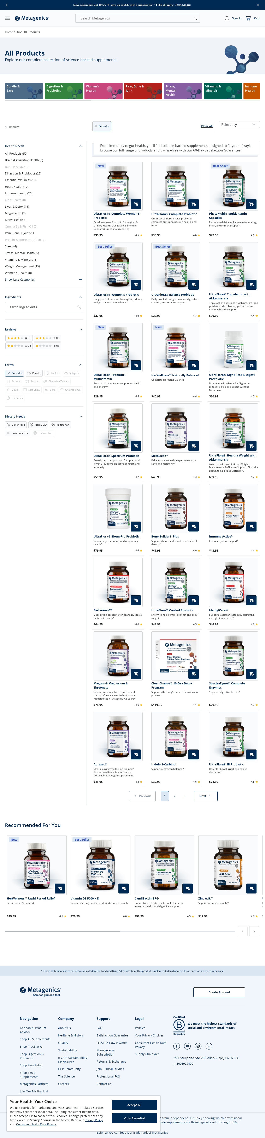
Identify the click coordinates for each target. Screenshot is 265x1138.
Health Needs (14, 146)
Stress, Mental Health (22, 253)
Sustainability (67, 1050)
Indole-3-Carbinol (163, 764)
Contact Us (104, 1084)
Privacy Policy (94, 1120)
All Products (16, 153)
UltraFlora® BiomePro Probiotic (116, 536)
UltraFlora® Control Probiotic (172, 610)
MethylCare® (218, 610)
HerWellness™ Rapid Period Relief (31, 898)
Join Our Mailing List (34, 1091)
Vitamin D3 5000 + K (85, 898)
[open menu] (7, 18)
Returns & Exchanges (111, 1061)
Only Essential (134, 1118)
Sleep (11, 246)
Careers (63, 1084)
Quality (63, 1043)
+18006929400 (183, 1063)
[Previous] (243, 931)
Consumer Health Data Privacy (150, 1045)
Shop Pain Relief (31, 1065)
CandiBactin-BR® (147, 898)
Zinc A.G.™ (205, 898)
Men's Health (16, 220)
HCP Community (69, 1069)
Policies (140, 1028)
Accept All (134, 1105)
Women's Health (18, 273)
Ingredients (13, 297)
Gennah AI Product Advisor (33, 1030)
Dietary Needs (15, 416)
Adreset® (100, 764)
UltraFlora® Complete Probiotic (174, 214)
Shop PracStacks (31, 1046)
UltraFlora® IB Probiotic (226, 764)
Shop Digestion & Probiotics (32, 1056)
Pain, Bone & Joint (19, 233)
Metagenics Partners (34, 1084)
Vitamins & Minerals (21, 259)
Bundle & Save (17, 167)
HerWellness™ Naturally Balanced (175, 375)
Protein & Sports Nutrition (25, 240)
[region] (83, 1113)
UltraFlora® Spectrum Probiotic (116, 456)
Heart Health (16, 187)
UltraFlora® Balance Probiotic (172, 295)
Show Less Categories (20, 279)
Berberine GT (103, 610)
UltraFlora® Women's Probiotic (116, 295)
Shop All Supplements (35, 1039)
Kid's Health (15, 200)
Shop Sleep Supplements (29, 1075)
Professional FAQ (108, 1076)
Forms (9, 365)
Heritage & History (70, 1035)
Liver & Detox (17, 206)
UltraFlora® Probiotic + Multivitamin (110, 377)
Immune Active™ (221, 536)
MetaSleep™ (160, 456)
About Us (64, 1028)
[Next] (254, 931)
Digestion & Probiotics (23, 173)
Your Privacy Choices (149, 1035)
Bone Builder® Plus (165, 536)
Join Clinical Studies (110, 1069)
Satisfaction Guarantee (112, 1035)
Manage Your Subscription (106, 1052)
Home (9, 32)
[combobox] (239, 124)
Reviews (10, 329)
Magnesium (15, 213)
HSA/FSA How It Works (112, 1043)
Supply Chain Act (147, 1054)
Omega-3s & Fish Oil (21, 226)
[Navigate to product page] (175, 186)
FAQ (99, 1028)
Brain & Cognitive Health (24, 160)
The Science (66, 1076)
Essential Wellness (20, 180)
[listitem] (24, 91)
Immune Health (18, 193)
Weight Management (22, 266)
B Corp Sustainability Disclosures (72, 1060)
